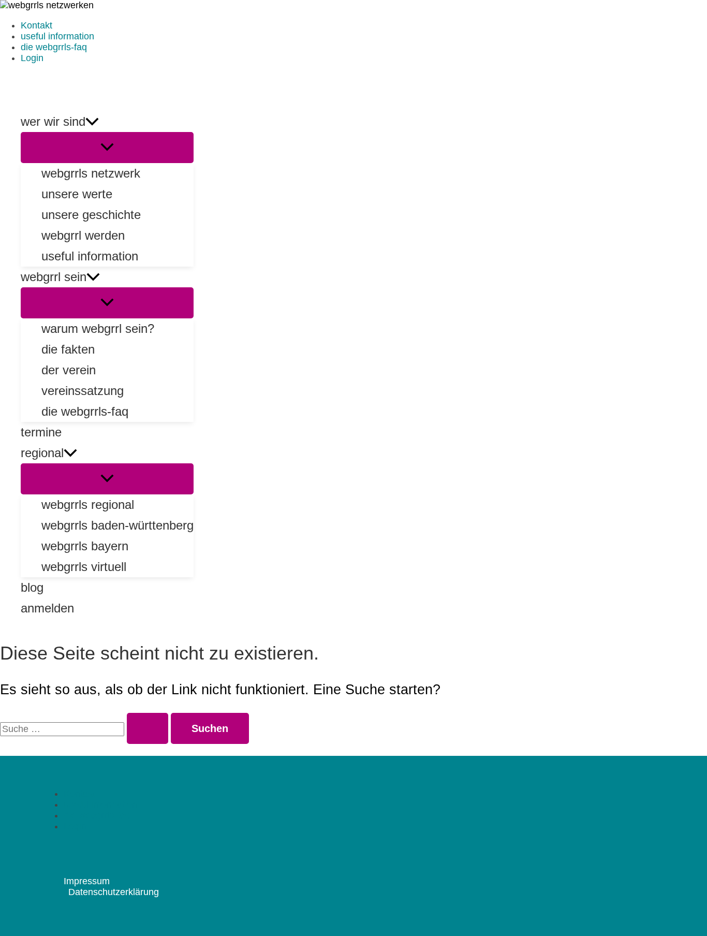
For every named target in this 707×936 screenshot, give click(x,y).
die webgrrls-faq (54, 47)
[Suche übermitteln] (147, 728)
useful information (57, 36)
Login (32, 58)
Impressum (87, 881)
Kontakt (36, 25)
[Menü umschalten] (107, 147)
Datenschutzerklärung (113, 892)
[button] (92, 121)
